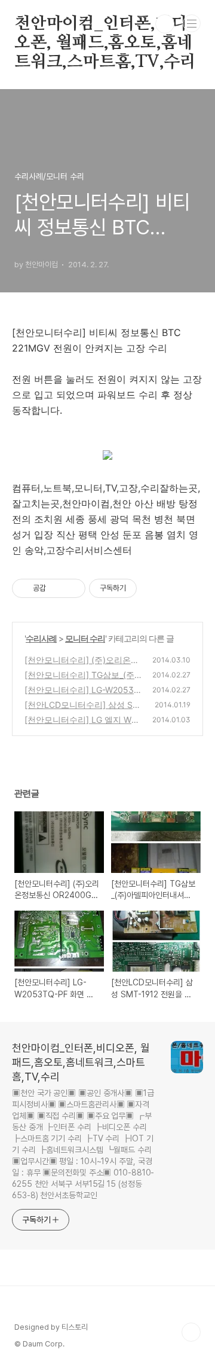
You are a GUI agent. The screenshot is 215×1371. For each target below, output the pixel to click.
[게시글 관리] (71, 588)
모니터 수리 (85, 638)
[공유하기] (57, 588)
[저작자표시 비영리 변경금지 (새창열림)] (153, 588)
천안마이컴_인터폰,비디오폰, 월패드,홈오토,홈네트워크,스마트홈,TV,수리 (105, 24)
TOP (191, 1332)
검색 (165, 24)
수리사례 (41, 638)
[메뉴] (192, 23)
